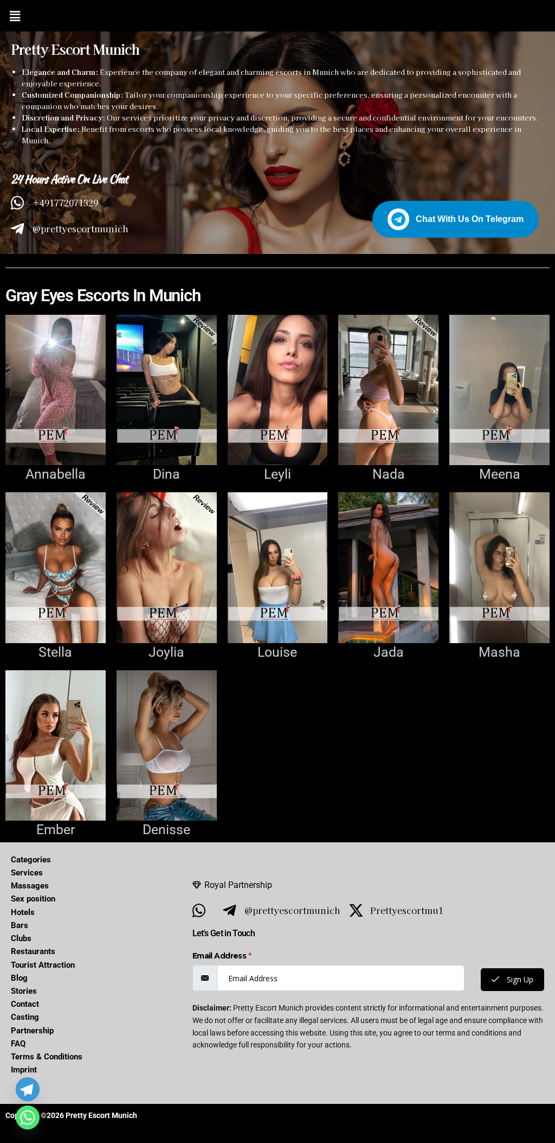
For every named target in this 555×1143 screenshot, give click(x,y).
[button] (14, 15)
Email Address (221, 956)
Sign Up (519, 979)
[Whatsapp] (28, 1117)
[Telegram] (28, 1089)
